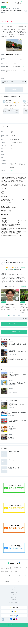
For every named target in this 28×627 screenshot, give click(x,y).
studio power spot (12, 428)
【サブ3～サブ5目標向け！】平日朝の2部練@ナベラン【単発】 (17, 421)
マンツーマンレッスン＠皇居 (7, 304)
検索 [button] (18, 3)
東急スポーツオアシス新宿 (13, 451)
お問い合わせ (14, 589)
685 (21, 267)
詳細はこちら (12, 170)
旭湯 (9, 459)
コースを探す (20, 581)
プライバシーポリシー (14, 597)
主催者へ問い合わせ (14, 323)
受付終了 (22, 624)
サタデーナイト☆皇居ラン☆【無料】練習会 (17, 359)
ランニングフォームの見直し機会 (10, 104)
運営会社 (14, 599)
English (15, 2)
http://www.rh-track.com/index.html (13, 264)
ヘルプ (14, 587)
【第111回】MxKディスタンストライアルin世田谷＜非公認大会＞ (17, 375)
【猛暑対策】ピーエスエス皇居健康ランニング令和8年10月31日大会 (17, 352)
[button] (8, 315)
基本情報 (4, 624)
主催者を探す (20, 575)
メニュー (25, 3)
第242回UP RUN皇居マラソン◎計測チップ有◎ (17, 413)
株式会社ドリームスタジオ (13, 467)
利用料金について (14, 592)
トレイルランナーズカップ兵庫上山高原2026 (17, 390)
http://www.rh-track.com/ (14, 139)
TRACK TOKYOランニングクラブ (14, 262)
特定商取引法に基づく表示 (14, 602)
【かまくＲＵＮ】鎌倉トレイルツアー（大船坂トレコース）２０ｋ (17, 436)
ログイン (21, 3)
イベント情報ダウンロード (14, 332)
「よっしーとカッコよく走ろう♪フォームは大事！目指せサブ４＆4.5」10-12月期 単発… (17, 344)
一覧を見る (23, 286)
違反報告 (25, 318)
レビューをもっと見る (14, 118)
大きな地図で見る (23, 253)
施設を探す (7, 581)
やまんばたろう (9, 100)
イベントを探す (7, 575)
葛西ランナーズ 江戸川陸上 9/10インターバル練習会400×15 (17, 405)
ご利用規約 (14, 594)
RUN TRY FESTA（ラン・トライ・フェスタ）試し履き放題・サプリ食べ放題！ (16, 383)
